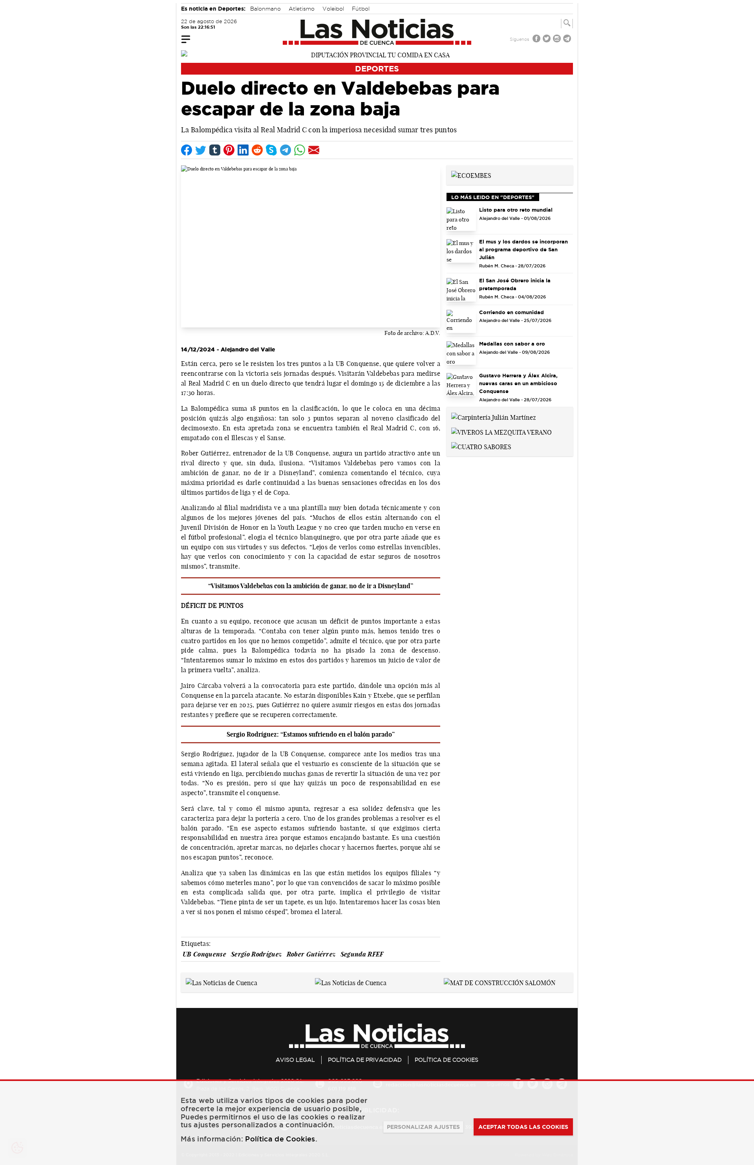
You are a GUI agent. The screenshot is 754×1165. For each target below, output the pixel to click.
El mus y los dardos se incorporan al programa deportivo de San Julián (523, 249)
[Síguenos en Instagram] (558, 39)
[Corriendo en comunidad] (461, 321)
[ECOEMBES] (471, 175)
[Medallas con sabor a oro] (461, 353)
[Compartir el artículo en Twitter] (200, 149)
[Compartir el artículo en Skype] (271, 149)
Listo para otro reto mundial (516, 209)
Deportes (377, 68)
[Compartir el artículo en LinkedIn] (243, 149)
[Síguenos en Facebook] (537, 39)
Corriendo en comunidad (511, 312)
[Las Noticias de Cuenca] (377, 32)
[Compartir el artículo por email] (313, 149)
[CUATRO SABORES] (481, 446)
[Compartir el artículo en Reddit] (257, 149)
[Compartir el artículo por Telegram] (285, 149)
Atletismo (302, 8)
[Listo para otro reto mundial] (461, 219)
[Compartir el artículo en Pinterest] (228, 149)
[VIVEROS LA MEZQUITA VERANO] (501, 431)
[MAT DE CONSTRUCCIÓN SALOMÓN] (499, 982)
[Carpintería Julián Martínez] (493, 417)
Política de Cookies (446, 1060)
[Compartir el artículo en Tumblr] (214, 149)
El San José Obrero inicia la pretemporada (515, 284)
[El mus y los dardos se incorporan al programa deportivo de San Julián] (461, 251)
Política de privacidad (365, 1060)
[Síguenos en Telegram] (568, 39)
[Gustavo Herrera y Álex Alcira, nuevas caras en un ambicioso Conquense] (461, 385)
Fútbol (361, 8)
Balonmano (265, 8)
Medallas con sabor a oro (512, 343)
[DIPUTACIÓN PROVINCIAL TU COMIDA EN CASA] (377, 54)
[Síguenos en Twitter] (547, 39)
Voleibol (333, 8)
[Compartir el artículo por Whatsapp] (299, 149)
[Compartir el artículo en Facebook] (186, 149)
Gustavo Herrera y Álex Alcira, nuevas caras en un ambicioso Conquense (518, 383)
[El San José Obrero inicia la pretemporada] (461, 290)
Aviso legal (295, 1060)
